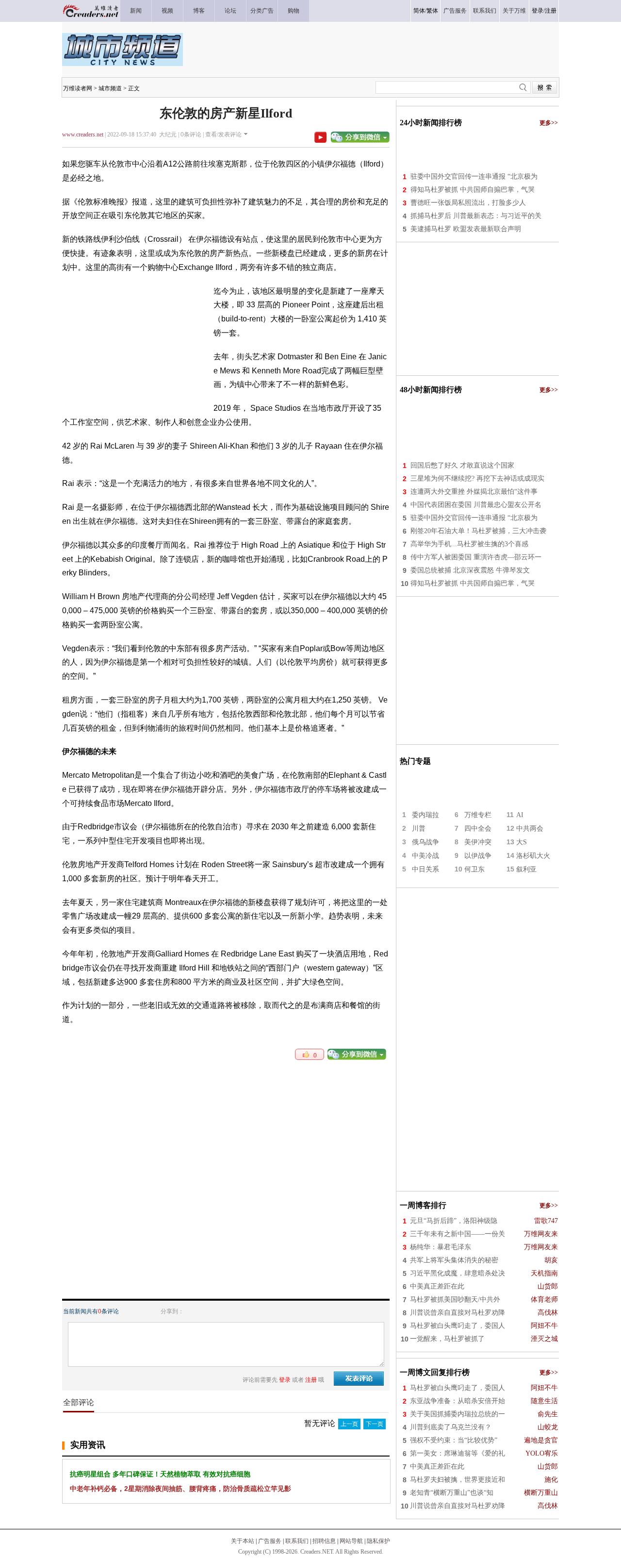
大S (521, 842)
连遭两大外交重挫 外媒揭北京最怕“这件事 (474, 491)
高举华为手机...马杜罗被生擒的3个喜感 (469, 544)
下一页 (374, 1424)
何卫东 (474, 869)
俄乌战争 (425, 842)
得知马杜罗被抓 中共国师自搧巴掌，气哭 (472, 189)
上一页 (349, 1424)
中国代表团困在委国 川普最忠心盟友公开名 (475, 504)
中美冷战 (425, 855)
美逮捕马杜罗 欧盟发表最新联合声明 (465, 229)
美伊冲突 (477, 842)
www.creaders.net (82, 134)
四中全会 (477, 828)
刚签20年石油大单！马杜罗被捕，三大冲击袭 (478, 531)
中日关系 (425, 869)
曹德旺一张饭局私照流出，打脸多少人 (468, 202)
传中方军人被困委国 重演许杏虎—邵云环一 (475, 557)
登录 (537, 10)
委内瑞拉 (425, 815)
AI (519, 815)
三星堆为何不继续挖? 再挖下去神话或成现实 (477, 478)
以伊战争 (477, 855)
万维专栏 (477, 815)
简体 (419, 10)
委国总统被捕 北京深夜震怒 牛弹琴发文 (470, 570)
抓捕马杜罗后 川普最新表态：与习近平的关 (475, 215)
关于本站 (242, 1541)
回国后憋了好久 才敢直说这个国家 (462, 465)
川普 (418, 828)
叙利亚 (526, 869)
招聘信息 (324, 1541)
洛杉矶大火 (533, 855)
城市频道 (110, 88)
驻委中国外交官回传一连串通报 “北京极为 (474, 176)
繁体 (432, 10)
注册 (550, 10)
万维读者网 (77, 88)
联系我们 (297, 1541)
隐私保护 (378, 1541)
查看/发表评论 (223, 134)
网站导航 (351, 1541)
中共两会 (529, 828)
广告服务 (269, 1541)
